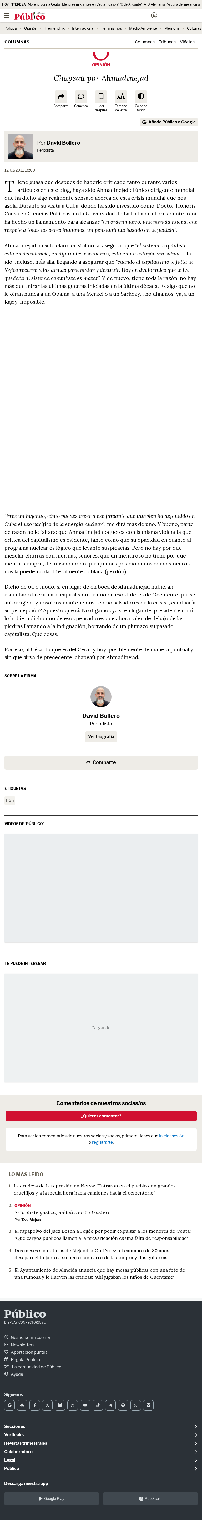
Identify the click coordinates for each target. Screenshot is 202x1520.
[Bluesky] (60, 1405)
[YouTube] (85, 1405)
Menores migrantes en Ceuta (83, 4)
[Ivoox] (148, 1405)
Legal (9, 1460)
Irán (10, 800)
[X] (47, 1405)
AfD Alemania (154, 4)
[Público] (91, 16)
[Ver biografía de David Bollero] (101, 696)
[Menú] (6, 15)
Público (25, 1314)
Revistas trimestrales (25, 1443)
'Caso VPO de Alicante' (125, 4)
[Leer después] (101, 96)
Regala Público (25, 1359)
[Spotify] (123, 1405)
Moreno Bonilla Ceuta (44, 4)
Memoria (172, 28)
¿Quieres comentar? (101, 1115)
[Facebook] (34, 1405)
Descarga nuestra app (26, 1483)
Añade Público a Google (172, 121)
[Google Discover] (22, 1405)
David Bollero (63, 143)
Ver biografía (101, 736)
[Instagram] (72, 1405)
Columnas (16, 41)
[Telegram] (110, 1405)
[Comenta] (81, 96)
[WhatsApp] (135, 1405)
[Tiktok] (98, 1405)
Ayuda (16, 1374)
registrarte (102, 1142)
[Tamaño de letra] (121, 96)
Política (10, 28)
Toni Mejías (31, 1220)
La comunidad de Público (36, 1367)
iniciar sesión (171, 1135)
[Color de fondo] (141, 96)
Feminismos (112, 28)
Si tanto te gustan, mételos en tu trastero (62, 1212)
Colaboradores (19, 1451)
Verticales (14, 1434)
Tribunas (167, 41)
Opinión (30, 28)
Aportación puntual (29, 1352)
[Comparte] (61, 96)
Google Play (54, 1498)
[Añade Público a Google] (9, 1405)
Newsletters (22, 1344)
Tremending (54, 28)
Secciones (14, 1426)
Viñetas (187, 41)
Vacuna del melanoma (183, 4)
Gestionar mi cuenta (30, 1337)
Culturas (194, 28)
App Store (153, 1498)
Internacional (83, 28)
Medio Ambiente (143, 28)
